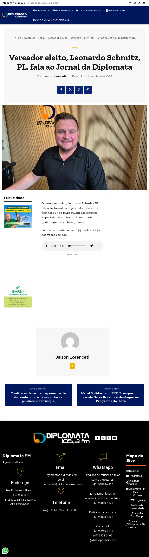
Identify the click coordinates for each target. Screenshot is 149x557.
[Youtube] (144, 3)
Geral (41, 38)
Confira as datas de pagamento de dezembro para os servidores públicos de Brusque (38, 397)
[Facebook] (130, 3)
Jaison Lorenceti (54, 76)
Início (17, 38)
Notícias (29, 38)
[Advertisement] (23, 256)
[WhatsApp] (88, 90)
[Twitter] (139, 3)
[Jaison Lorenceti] (72, 341)
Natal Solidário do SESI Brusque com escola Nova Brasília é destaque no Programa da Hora (110, 397)
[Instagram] (134, 3)
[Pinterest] (79, 90)
